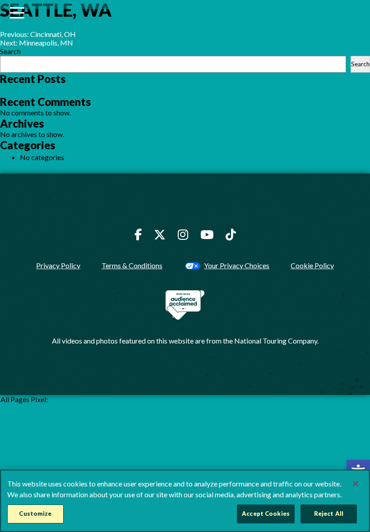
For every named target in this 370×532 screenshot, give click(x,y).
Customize (35, 513)
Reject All (328, 513)
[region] (185, 500)
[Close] (355, 484)
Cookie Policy (312, 265)
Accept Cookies (266, 513)
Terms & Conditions (132, 265)
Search (10, 51)
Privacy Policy (58, 265)
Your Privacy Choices (236, 265)
